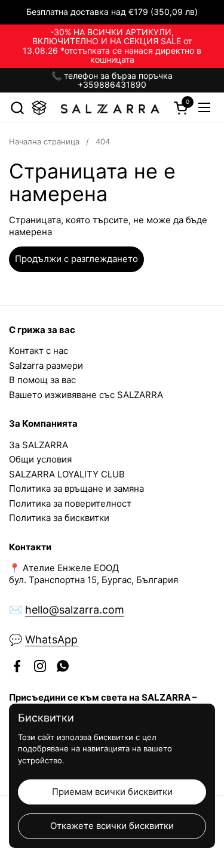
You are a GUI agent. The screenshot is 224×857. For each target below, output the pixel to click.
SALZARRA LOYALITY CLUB (67, 474)
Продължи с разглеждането (76, 258)
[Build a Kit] (39, 107)
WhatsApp (51, 639)
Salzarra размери (46, 365)
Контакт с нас (38, 350)
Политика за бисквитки (59, 517)
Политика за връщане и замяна (76, 488)
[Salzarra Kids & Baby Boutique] (111, 107)
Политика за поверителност (70, 503)
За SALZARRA (38, 445)
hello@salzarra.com (74, 609)
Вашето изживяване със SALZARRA (86, 394)
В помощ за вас (42, 380)
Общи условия (40, 459)
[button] (17, 107)
